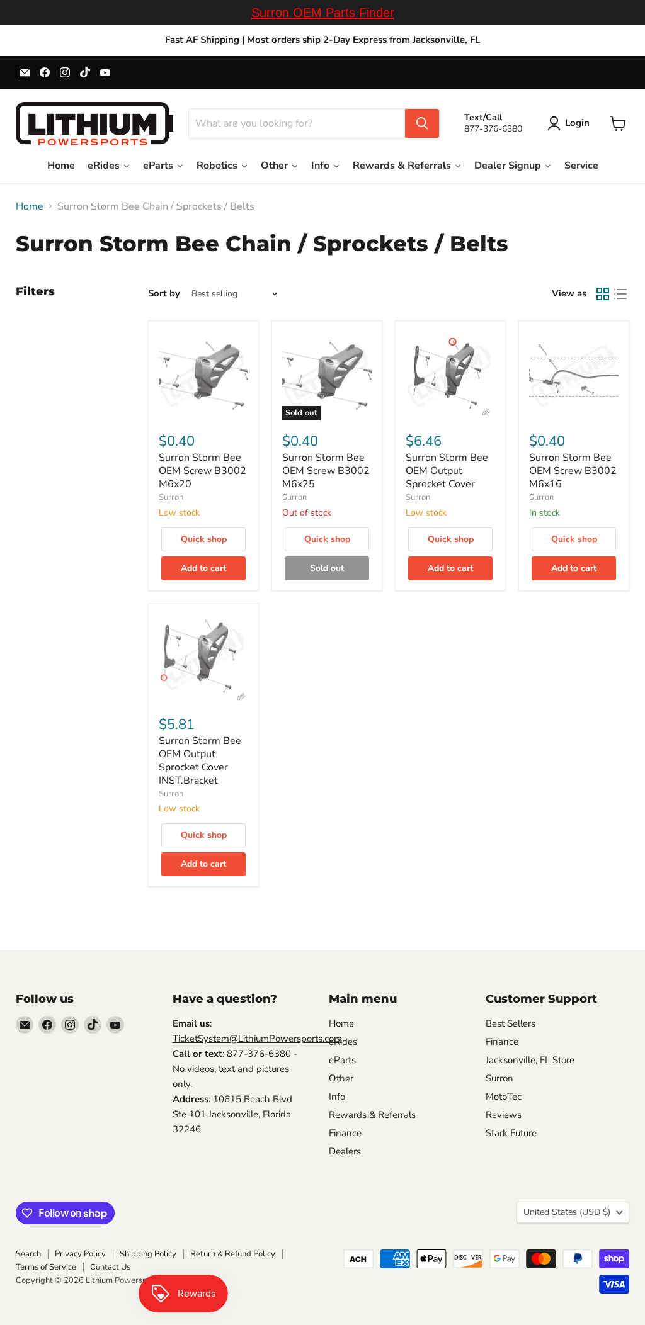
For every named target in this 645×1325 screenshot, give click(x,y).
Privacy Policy (80, 1254)
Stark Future (511, 1133)
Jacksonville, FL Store (530, 1060)
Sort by (164, 293)
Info (337, 1096)
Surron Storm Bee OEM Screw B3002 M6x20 (202, 471)
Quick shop (204, 539)
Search (28, 1254)
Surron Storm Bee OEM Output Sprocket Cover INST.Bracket (200, 760)
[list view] (620, 294)
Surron (171, 497)
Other (341, 1078)
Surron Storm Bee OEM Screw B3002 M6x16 (573, 471)
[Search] (422, 123)
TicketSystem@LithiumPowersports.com (257, 1038)
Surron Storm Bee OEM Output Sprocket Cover (447, 471)
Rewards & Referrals (372, 1114)
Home (29, 206)
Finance (345, 1133)
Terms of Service (46, 1267)
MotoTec (504, 1096)
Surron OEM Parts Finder (322, 13)
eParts (342, 1060)
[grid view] (603, 294)
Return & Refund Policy (232, 1254)
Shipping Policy (148, 1254)
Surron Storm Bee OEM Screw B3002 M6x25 (326, 471)
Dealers (345, 1151)
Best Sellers (510, 1023)
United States (566, 1212)
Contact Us (110, 1267)
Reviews (504, 1114)
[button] (571, 123)
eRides (343, 1041)
